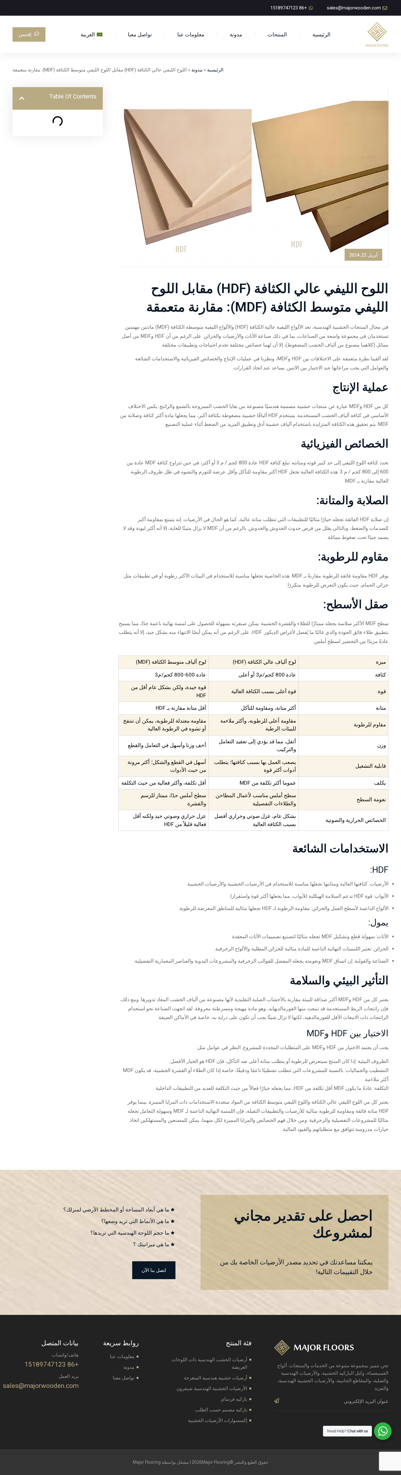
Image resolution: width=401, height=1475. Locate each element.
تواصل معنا (140, 34)
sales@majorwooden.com (41, 1385)
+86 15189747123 (51, 1364)
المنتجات (277, 34)
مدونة (236, 34)
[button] (22, 98)
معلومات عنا (190, 34)
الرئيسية (321, 34)
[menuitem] (91, 34)
